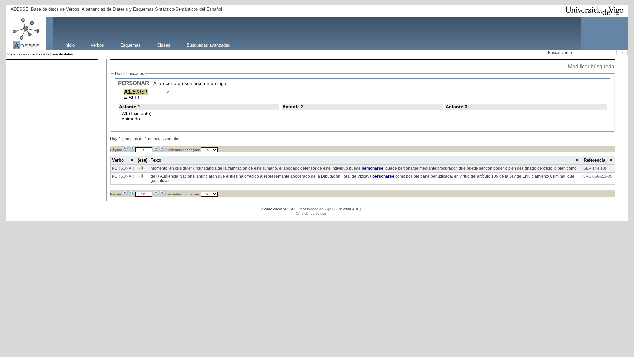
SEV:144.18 (594, 168)
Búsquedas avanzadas (208, 44)
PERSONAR (133, 83)
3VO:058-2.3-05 (597, 176)
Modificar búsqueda (591, 66)
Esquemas (130, 44)
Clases (163, 44)
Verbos (97, 44)
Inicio (69, 44)
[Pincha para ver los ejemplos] (159, 92)
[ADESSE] (49, 33)
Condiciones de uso (311, 213)
